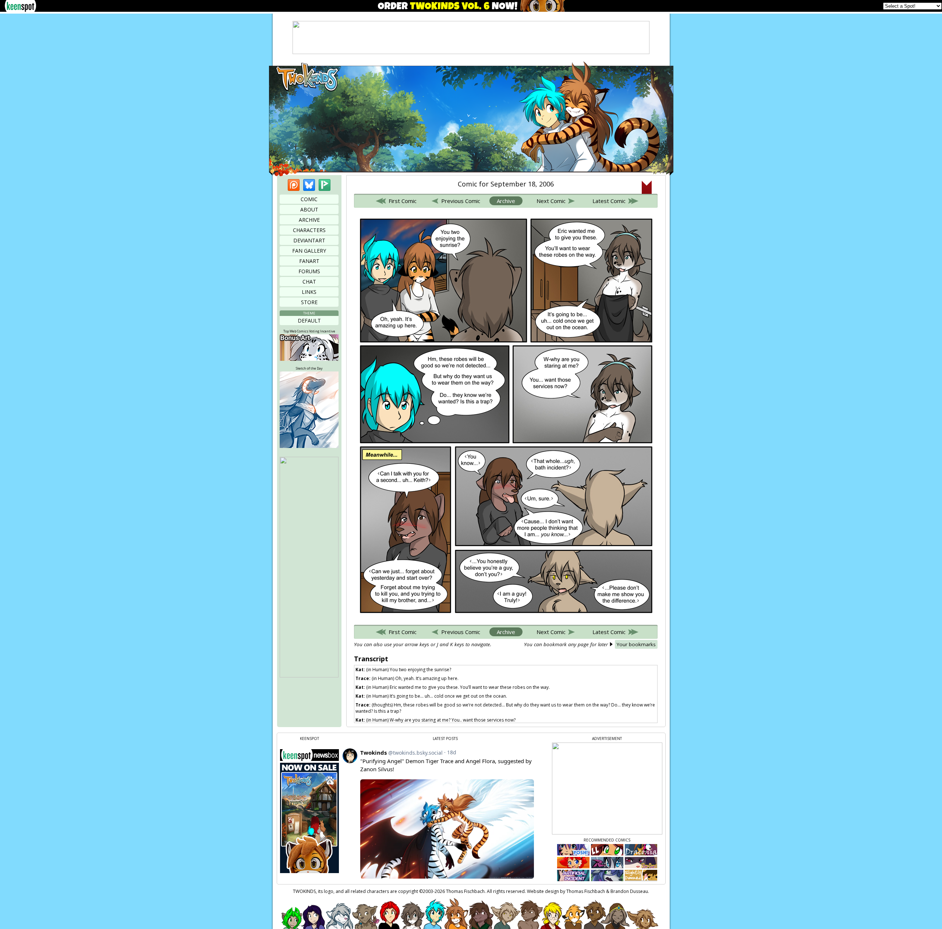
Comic (309, 199)
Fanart (309, 260)
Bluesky (309, 185)
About (309, 209)
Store (309, 302)
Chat (309, 281)
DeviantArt (309, 240)
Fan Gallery (309, 250)
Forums (309, 271)
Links (309, 291)
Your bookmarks (636, 644)
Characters (309, 230)
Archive (309, 219)
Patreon (294, 185)
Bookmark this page (647, 187)
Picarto (324, 185)
